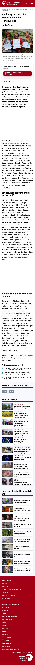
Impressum (6, 598)
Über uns (5, 586)
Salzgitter (5, 634)
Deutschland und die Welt (10, 649)
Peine (4, 631)
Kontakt (4, 583)
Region (3, 9)
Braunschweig (9, 9)
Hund (11, 391)
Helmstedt (5, 628)
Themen (5, 592)
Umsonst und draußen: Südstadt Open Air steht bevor (17, 378)
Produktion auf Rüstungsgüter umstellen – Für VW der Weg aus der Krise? (18, 369)
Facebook (5, 607)
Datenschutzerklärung (9, 595)
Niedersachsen (7, 646)
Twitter (4, 613)
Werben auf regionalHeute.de (11, 589)
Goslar (4, 625)
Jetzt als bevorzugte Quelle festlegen (15, 73)
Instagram (5, 610)
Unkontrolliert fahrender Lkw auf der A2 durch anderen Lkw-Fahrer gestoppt (17, 373)
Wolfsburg (5, 640)
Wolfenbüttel (6, 637)
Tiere (4, 391)
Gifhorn (4, 622)
